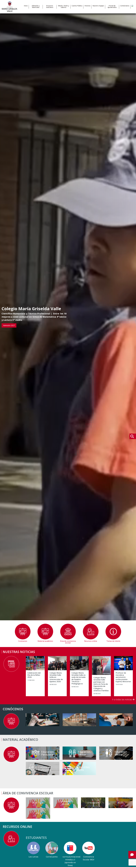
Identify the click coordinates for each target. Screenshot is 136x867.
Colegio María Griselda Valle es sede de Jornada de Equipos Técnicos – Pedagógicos (79, 678)
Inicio (26, 5)
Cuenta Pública (77, 5)
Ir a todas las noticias (122, 699)
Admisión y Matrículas (36, 6)
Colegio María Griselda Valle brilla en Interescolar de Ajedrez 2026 (56, 677)
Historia (87, 5)
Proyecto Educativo (49, 6)
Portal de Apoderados (112, 6)
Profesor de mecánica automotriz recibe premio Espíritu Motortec (123, 677)
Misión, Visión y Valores (63, 6)
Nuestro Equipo (98, 5)
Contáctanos (124, 5)
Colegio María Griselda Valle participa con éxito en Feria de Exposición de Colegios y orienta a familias (101, 684)
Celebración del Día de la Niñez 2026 (34, 675)
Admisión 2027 (9, 325)
